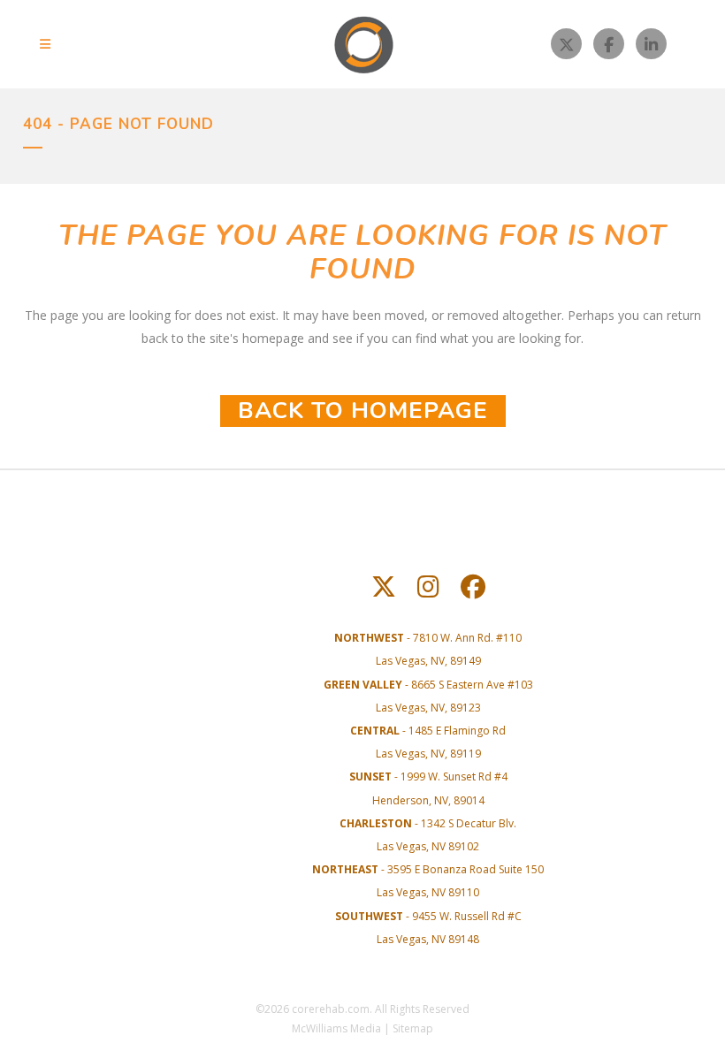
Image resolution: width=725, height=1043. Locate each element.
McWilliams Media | (342, 1028)
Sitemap (413, 1028)
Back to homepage (363, 410)
